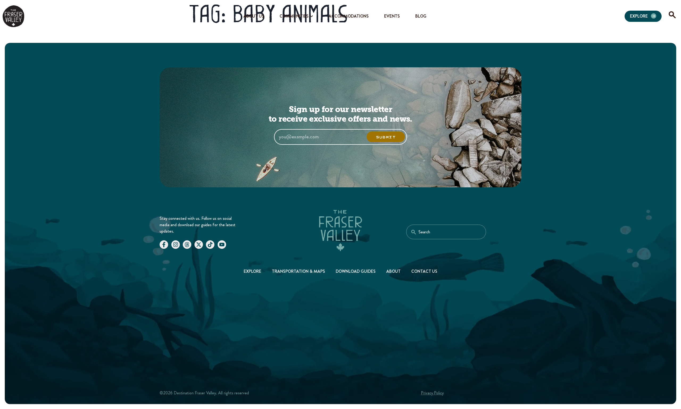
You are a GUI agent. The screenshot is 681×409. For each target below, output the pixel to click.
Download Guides (356, 271)
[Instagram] (175, 244)
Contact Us (424, 271)
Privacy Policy (432, 393)
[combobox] (446, 232)
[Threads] (187, 244)
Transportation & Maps (298, 271)
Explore (252, 271)
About (393, 271)
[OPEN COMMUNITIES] (311, 16)
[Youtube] (222, 244)
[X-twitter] (198, 244)
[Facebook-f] (164, 244)
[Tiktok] (210, 244)
